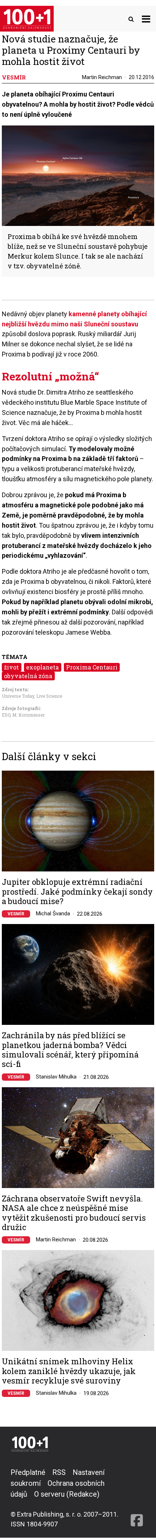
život (11, 667)
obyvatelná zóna (28, 676)
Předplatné (28, 1472)
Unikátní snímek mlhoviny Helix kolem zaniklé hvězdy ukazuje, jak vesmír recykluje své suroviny (69, 1371)
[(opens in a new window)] (136, 1498)
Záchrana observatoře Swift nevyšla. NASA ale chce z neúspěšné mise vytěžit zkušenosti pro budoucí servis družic (74, 1213)
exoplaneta (42, 667)
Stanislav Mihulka (56, 1076)
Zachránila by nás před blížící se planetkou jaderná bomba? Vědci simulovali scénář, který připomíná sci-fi (70, 1050)
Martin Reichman (102, 77)
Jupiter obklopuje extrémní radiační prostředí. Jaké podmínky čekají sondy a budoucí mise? (77, 891)
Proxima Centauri (92, 667)
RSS (59, 1472)
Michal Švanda (53, 913)
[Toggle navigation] (146, 19)
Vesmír (16, 913)
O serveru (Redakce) (66, 1494)
